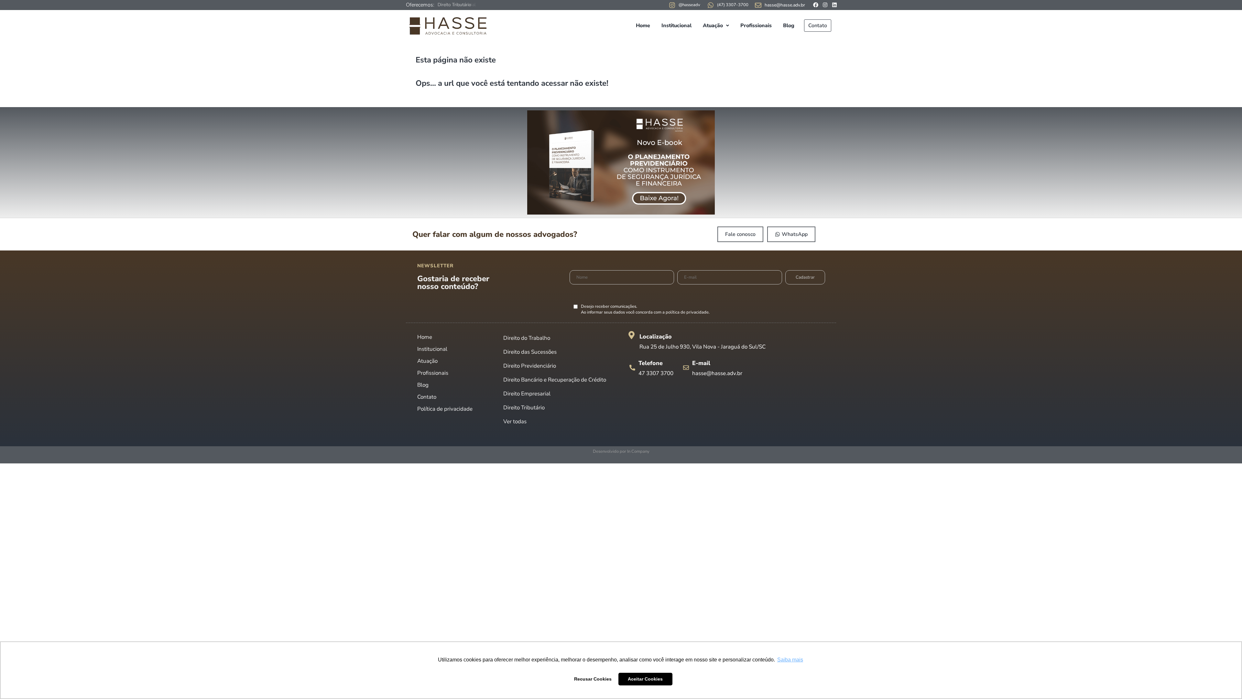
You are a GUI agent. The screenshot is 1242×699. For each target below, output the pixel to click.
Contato (817, 25)
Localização (655, 336)
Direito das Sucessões (530, 352)
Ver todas (515, 421)
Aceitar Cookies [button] (645, 679)
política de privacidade (687, 312)
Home (643, 25)
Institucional (676, 25)
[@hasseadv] (672, 5)
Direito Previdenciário (529, 366)
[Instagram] (825, 5)
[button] (716, 25)
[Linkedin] (834, 5)
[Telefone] (632, 368)
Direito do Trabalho (526, 338)
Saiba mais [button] (790, 659)
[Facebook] (816, 5)
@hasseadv (689, 5)
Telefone (650, 363)
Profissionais (756, 25)
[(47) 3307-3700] (710, 5)
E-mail (701, 363)
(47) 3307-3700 (732, 5)
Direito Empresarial (457, 5)
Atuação (713, 25)
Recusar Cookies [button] (593, 679)
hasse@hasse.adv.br (785, 5)
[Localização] (631, 335)
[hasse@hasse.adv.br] (758, 5)
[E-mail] (686, 368)
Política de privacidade (445, 409)
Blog (788, 25)
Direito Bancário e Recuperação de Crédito (554, 379)
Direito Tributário (524, 407)
